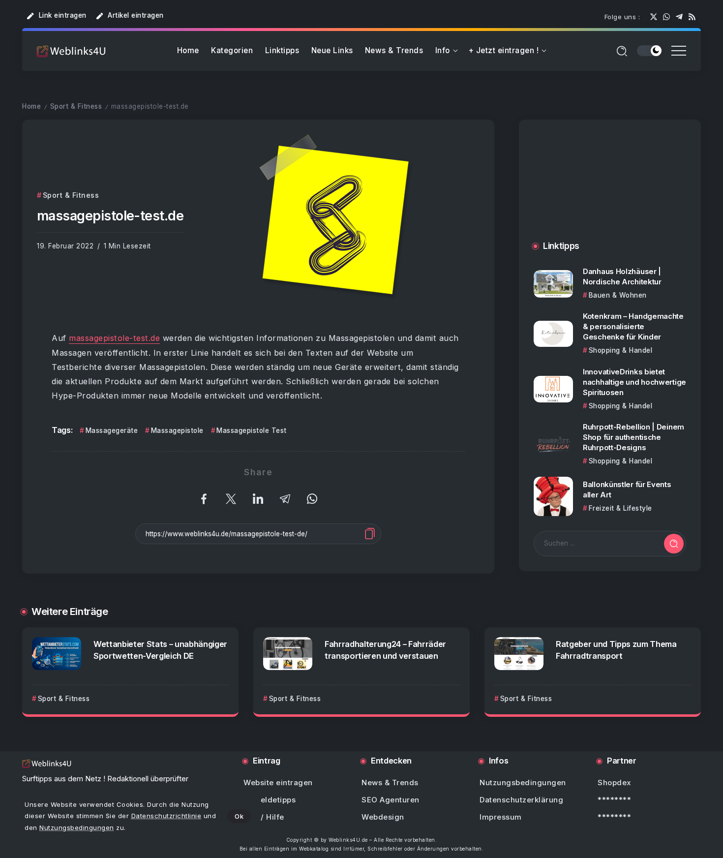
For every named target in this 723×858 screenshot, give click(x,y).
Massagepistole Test (251, 430)
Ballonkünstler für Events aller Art (627, 489)
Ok (239, 816)
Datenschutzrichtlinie (166, 816)
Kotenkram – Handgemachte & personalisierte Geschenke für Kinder (633, 326)
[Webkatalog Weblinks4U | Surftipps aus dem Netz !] (71, 51)
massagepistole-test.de (114, 338)
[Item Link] (553, 284)
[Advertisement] (610, 190)
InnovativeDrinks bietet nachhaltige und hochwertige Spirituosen (634, 382)
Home (31, 106)
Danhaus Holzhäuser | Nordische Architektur (622, 276)
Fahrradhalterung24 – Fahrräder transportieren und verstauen (385, 649)
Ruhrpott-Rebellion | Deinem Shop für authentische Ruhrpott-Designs (633, 437)
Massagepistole (177, 430)
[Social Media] (654, 17)
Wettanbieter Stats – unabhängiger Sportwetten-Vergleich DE (160, 649)
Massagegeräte (112, 430)
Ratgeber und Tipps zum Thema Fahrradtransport (616, 649)
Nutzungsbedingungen (76, 827)
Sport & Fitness (76, 106)
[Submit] (674, 543)
